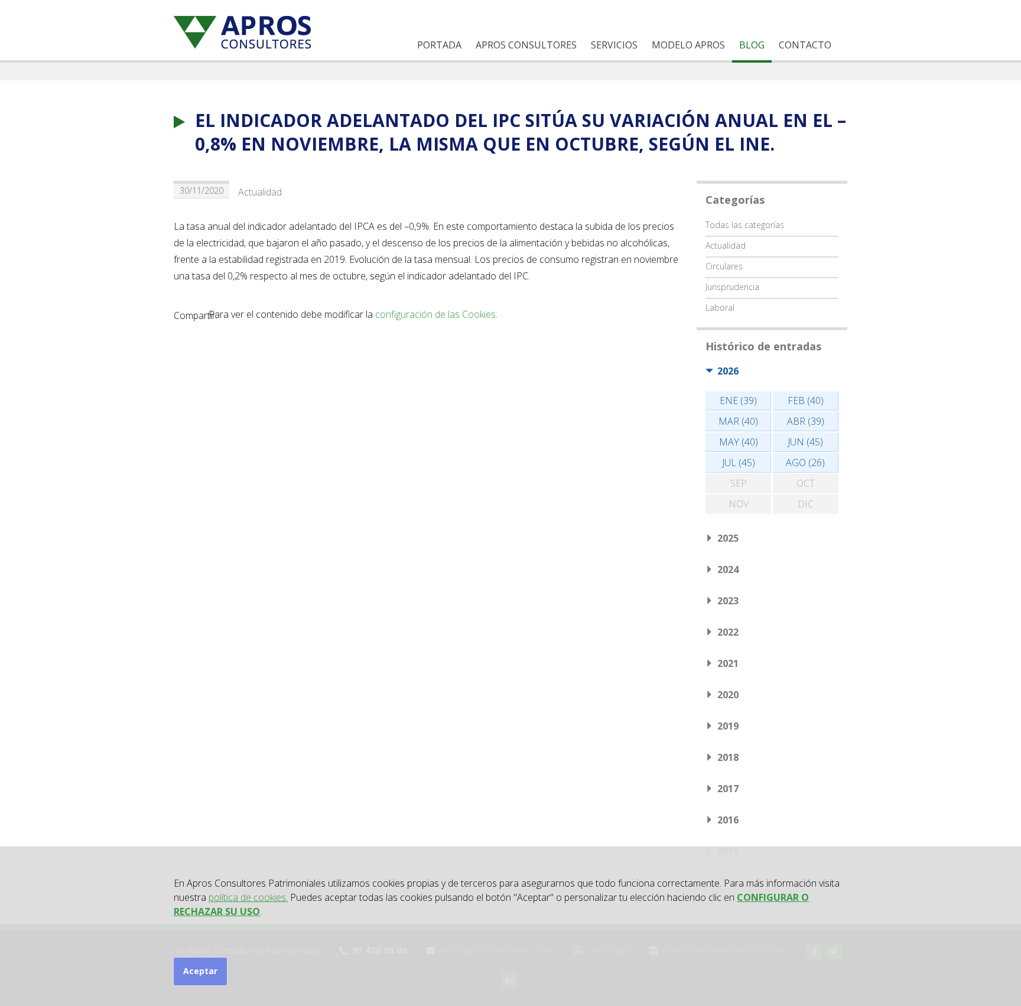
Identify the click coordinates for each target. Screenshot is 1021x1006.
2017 (728, 788)
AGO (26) (805, 462)
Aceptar (200, 970)
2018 (728, 757)
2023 (728, 600)
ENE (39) (738, 400)
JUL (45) (738, 462)
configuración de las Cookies (435, 314)
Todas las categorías (744, 224)
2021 (728, 663)
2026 (728, 370)
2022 (728, 632)
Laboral (719, 307)
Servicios (614, 44)
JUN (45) (805, 441)
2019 (728, 725)
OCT (805, 483)
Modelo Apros (688, 44)
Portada (439, 44)
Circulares (724, 266)
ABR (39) (805, 421)
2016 (728, 819)
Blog (752, 44)
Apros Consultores (526, 44)
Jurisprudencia (732, 286)
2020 (728, 694)
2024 (728, 569)
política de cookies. (248, 897)
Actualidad (260, 191)
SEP (738, 483)
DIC (806, 503)
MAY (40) (738, 441)
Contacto (805, 44)
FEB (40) (806, 400)
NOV (739, 503)
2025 (728, 538)
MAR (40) (738, 421)
